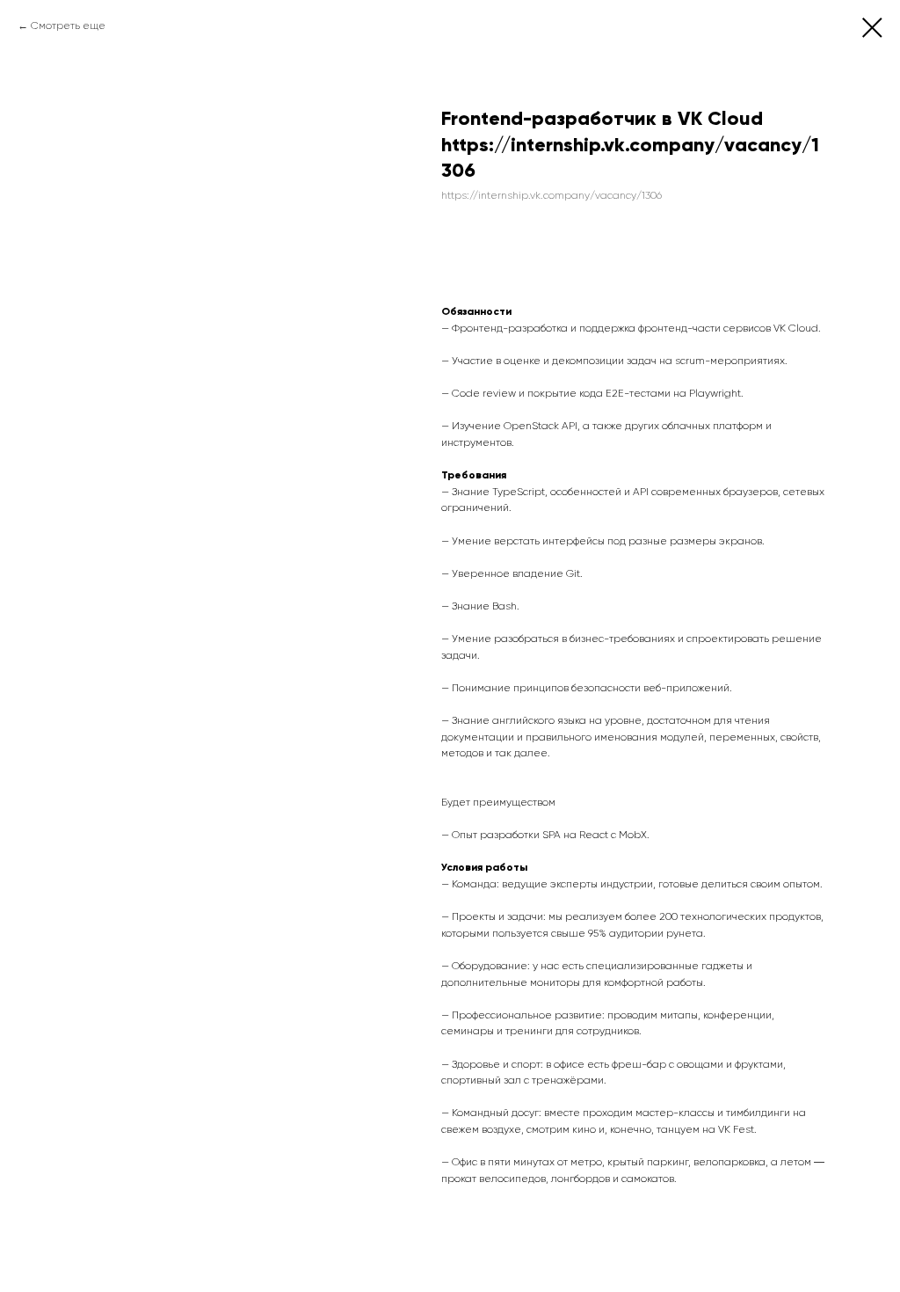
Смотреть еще (68, 25)
